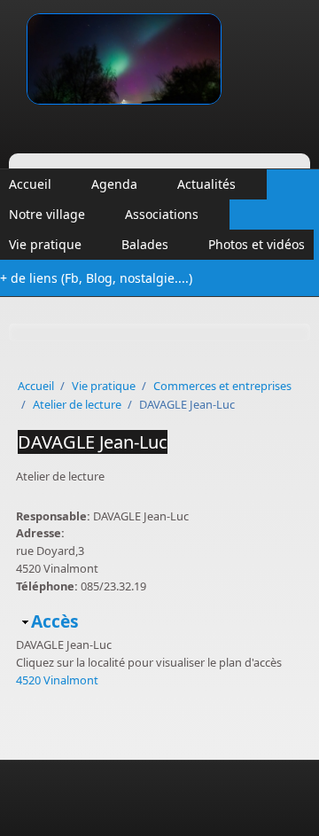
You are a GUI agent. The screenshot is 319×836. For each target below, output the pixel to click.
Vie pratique (45, 244)
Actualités (206, 184)
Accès (55, 621)
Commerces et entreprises (222, 386)
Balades (144, 244)
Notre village (47, 214)
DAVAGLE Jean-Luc (92, 442)
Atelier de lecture (77, 404)
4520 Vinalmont (57, 680)
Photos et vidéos (256, 244)
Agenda (114, 184)
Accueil (30, 184)
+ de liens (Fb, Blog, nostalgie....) (96, 278)
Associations (161, 214)
